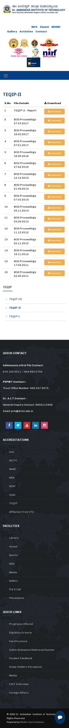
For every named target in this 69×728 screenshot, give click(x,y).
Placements (16, 598)
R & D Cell (15, 589)
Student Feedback (20, 658)
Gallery (12, 31)
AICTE (13, 460)
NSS (11, 563)
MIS (34, 27)
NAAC (12, 469)
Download (55, 111)
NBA (11, 477)
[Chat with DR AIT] (60, 717)
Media (13, 572)
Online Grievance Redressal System (31, 649)
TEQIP (13, 503)
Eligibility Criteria (20, 632)
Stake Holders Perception (25, 666)
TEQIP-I (14, 316)
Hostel (13, 546)
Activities (26, 31)
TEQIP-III (15, 299)
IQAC (12, 494)
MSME (56, 27)
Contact (41, 31)
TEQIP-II (15, 307)
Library (14, 538)
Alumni (44, 27)
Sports (13, 555)
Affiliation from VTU (21, 512)
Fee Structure (18, 641)
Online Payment (18, 27)
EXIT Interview (19, 684)
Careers (55, 31)
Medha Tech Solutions (32, 722)
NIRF (12, 486)
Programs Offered (21, 624)
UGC (11, 452)
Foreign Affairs (19, 692)
